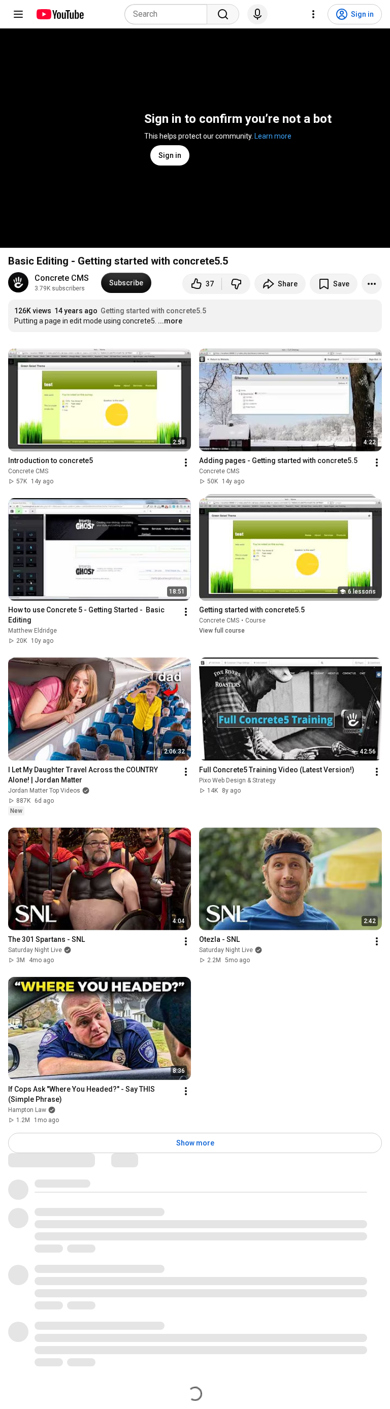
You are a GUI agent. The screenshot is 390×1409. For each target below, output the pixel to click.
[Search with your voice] (257, 14)
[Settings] (313, 14)
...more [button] (170, 321)
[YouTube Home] (59, 14)
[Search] (223, 14)
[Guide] (18, 14)
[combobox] (169, 14)
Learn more (272, 136)
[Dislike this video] (236, 284)
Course (255, 620)
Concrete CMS (62, 278)
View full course (222, 630)
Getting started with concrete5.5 (153, 311)
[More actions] (372, 284)
